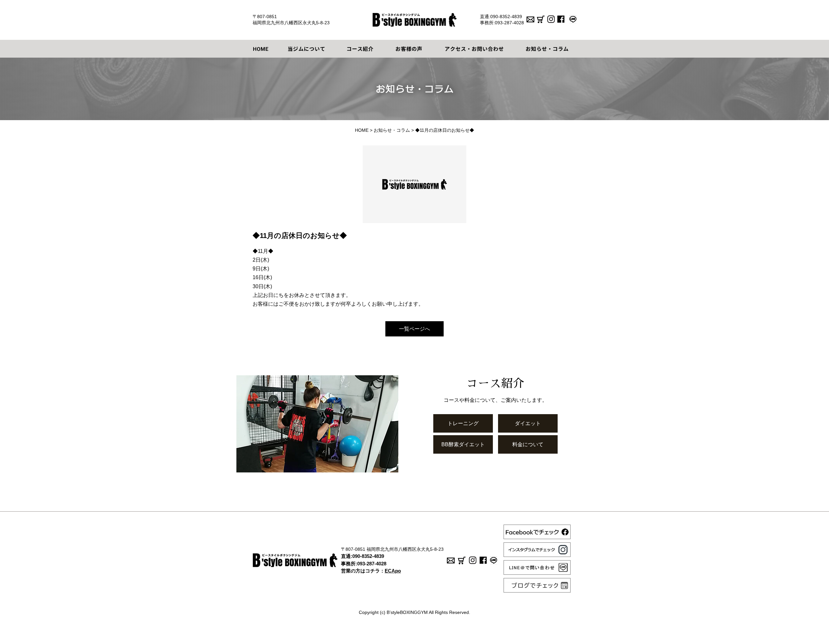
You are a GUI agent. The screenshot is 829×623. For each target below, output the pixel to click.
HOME (362, 130)
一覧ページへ (414, 329)
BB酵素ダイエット (463, 444)
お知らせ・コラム (392, 130)
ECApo (393, 570)
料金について (527, 444)
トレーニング (463, 423)
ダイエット (528, 423)
